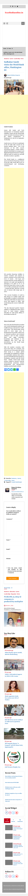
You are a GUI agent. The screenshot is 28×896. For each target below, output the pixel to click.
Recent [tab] (13, 821)
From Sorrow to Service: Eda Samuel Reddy (17, 829)
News (22, 58)
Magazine (13, 593)
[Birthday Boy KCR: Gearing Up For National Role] (9, 836)
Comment (9, 519)
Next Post (7, 588)
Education (12, 591)
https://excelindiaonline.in (17, 491)
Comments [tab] (20, 821)
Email (8, 549)
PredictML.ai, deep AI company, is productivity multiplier (13, 599)
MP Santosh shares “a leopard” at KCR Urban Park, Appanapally (14, 745)
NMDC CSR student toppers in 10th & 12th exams (13, 675)
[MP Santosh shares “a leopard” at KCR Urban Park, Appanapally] (14, 733)
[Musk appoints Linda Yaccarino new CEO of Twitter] (14, 686)
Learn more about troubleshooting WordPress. (13, 889)
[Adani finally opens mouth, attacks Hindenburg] (14, 643)
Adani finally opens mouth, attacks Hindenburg (13, 653)
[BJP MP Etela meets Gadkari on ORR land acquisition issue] (14, 710)
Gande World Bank (16, 482)
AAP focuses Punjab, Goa (12, 767)
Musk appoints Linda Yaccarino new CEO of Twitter (12, 698)
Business (6, 58)
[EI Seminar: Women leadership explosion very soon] (9, 845)
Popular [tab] (7, 821)
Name (8, 540)
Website (8, 558)
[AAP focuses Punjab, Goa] (14, 757)
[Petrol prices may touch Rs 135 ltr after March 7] (9, 862)
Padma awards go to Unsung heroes (18, 854)
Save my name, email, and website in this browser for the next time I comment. (15, 570)
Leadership (17, 58)
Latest (11, 58)
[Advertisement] (14, 36)
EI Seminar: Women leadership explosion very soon (18, 846)
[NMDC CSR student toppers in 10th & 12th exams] (14, 664)
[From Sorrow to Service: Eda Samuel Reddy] (9, 827)
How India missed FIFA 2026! (12, 782)
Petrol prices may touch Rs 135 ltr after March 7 (18, 863)
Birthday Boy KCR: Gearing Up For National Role (17, 837)
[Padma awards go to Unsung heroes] (9, 854)
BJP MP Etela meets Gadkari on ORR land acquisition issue (14, 721)
